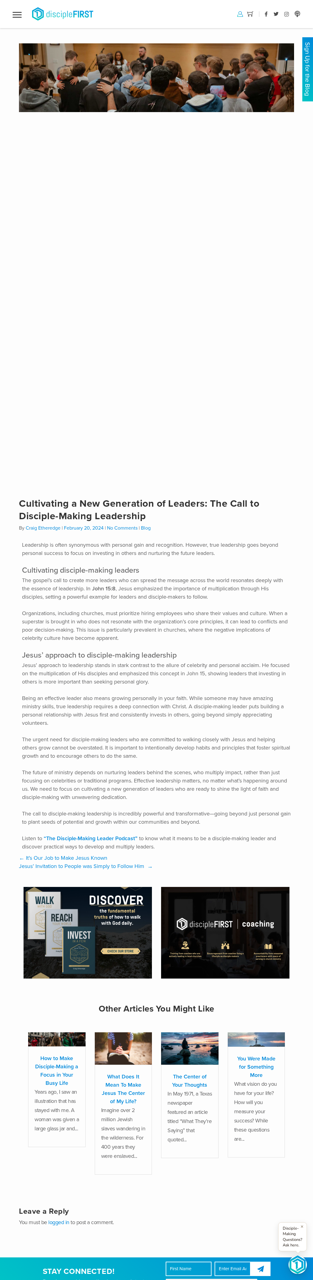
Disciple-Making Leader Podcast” (96, 838)
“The (49, 838)
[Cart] (250, 13)
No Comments (122, 528)
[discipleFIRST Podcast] (297, 13)
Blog (146, 528)
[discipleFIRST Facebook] (266, 13)
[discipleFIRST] (298, 1265)
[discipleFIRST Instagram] (286, 13)
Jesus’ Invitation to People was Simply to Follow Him (86, 866)
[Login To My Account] (240, 13)
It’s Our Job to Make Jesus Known (63, 858)
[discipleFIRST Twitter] (276, 13)
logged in (58, 1222)
